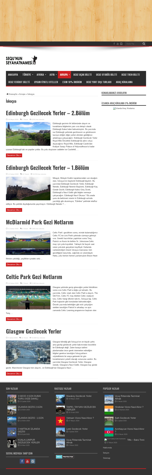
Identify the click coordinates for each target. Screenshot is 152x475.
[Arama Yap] (144, 43)
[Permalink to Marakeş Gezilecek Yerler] (60, 403)
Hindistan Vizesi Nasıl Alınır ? (129, 407)
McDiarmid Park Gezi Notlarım (39, 222)
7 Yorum (25, 119)
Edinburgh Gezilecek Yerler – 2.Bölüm (48, 113)
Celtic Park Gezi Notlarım (34, 277)
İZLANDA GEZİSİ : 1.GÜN (30, 418)
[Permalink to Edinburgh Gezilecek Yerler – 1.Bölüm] (28, 199)
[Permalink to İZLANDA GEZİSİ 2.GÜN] (11, 414)
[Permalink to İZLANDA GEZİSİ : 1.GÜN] (11, 425)
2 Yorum (25, 228)
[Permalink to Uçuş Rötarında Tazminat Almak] (60, 447)
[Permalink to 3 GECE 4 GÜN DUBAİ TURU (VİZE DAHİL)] (11, 403)
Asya (52, 74)
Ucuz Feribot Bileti (19, 82)
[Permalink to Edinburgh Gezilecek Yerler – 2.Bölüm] (28, 145)
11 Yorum (25, 338)
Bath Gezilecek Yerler (125, 418)
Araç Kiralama (124, 82)
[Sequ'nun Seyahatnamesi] (21, 63)
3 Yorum (25, 283)
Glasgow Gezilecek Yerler (33, 331)
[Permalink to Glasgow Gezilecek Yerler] (28, 363)
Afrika (40, 74)
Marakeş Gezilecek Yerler (79, 396)
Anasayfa (13, 74)
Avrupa (64, 74)
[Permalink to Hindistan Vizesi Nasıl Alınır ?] (108, 414)
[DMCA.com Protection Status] (65, 458)
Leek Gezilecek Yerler (77, 429)
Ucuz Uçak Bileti (82, 74)
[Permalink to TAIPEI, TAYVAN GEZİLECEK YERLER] (60, 414)
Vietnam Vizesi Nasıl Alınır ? (80, 418)
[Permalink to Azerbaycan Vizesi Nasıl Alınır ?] (108, 436)
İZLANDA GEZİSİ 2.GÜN (30, 407)
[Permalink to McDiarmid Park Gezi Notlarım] (28, 254)
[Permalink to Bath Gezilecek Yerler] (108, 425)
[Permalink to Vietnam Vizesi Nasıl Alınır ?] (60, 425)
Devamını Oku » (14, 155)
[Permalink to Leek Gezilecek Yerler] (60, 436)
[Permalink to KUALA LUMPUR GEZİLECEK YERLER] (11, 447)
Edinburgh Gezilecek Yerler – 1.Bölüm (47, 167)
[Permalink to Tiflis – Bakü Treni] (115, 438)
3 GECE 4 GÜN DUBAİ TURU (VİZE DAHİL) (29, 397)
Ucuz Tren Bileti (130, 74)
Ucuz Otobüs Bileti (106, 74)
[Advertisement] (92, 58)
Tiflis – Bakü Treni (135, 440)
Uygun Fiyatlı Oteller (46, 82)
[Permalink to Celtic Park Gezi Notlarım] (28, 309)
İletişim (106, 453)
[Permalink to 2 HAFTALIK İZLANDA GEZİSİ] (11, 436)
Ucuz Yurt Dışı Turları (98, 82)
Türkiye (26, 74)
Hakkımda (107, 448)
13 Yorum (25, 174)
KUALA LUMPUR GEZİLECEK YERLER (29, 441)
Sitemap (106, 458)
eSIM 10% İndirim (72, 82)
